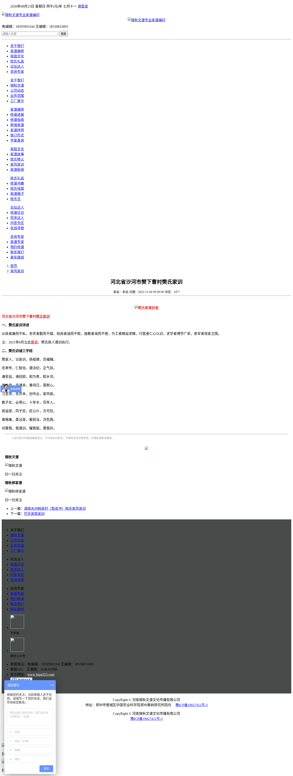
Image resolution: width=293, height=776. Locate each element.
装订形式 (17, 135)
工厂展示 (17, 101)
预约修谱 (17, 247)
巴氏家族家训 (34, 514)
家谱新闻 (17, 169)
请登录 (83, 6)
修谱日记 (17, 212)
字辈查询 (17, 140)
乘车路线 (17, 257)
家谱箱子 (17, 194)
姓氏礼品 (17, 61)
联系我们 (17, 252)
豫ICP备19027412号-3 (191, 705)
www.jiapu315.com (40, 674)
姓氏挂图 (17, 188)
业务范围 (17, 96)
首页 (13, 266)
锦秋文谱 (17, 85)
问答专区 (17, 223)
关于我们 (17, 46)
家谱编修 (17, 51)
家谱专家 (17, 242)
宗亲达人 (17, 218)
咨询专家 (17, 71)
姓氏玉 (15, 199)
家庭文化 (17, 56)
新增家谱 (17, 125)
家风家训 (17, 164)
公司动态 (17, 90)
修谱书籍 (17, 183)
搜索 (63, 33)
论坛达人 (17, 66)
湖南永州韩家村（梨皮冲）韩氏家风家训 (55, 508)
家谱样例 (17, 130)
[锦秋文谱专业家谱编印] (146, 14)
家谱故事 (17, 154)
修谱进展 (17, 114)
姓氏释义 (17, 159)
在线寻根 (17, 228)
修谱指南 (17, 120)
